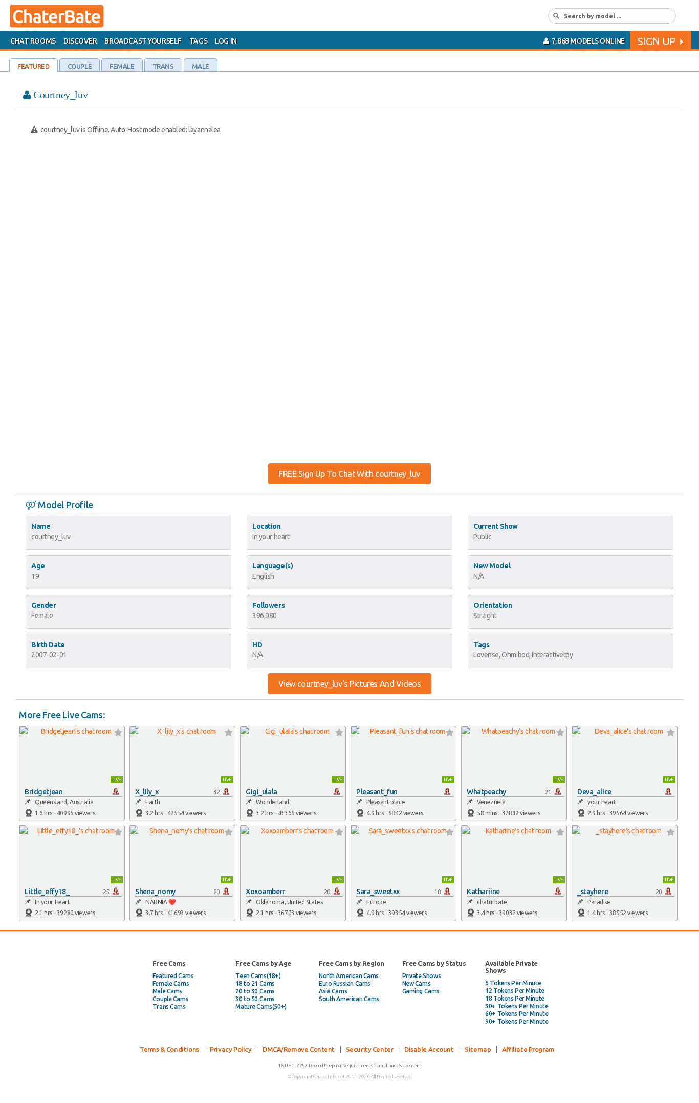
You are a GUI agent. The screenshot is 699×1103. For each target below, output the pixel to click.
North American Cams (349, 975)
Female (122, 66)
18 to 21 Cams (255, 983)
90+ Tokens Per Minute (516, 1021)
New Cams (416, 983)
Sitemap (478, 1049)
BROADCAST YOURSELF (142, 41)
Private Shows (421, 975)
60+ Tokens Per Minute (516, 1013)
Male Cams (167, 991)
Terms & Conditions (169, 1049)
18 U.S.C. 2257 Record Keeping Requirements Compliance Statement (349, 1065)
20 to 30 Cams (255, 991)
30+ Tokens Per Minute (516, 1006)
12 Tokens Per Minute (514, 990)
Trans (163, 66)
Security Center (370, 1049)
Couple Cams (170, 998)
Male (200, 66)
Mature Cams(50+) (260, 1006)
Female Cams (170, 983)
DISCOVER (80, 41)
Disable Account (429, 1049)
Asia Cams (333, 991)
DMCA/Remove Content (299, 1049)
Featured (33, 66)
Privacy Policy (230, 1049)
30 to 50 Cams (255, 998)
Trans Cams (169, 1006)
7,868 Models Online (587, 41)
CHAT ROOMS (33, 41)
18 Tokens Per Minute (514, 998)
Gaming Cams (421, 991)
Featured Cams (173, 975)
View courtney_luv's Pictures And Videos (349, 683)
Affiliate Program (528, 1049)
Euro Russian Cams (344, 983)
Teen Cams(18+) (257, 975)
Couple (80, 66)
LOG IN (225, 41)
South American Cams (349, 998)
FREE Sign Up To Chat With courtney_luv (349, 473)
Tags (198, 41)
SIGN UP (657, 41)
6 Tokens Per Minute (513, 983)
